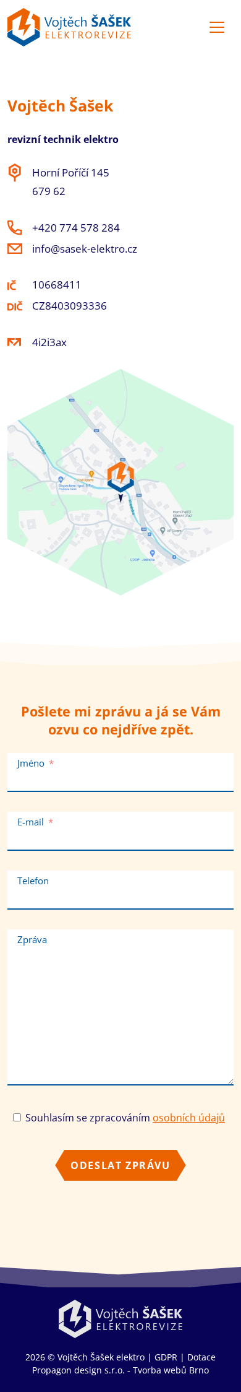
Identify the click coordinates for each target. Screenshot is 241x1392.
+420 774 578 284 (76, 227)
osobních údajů (189, 1117)
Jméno (30, 763)
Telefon (33, 880)
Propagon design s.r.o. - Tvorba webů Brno (120, 1370)
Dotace (201, 1357)
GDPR (165, 1357)
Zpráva (32, 939)
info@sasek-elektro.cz (84, 248)
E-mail (30, 822)
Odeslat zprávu (120, 1165)
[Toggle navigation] (217, 27)
